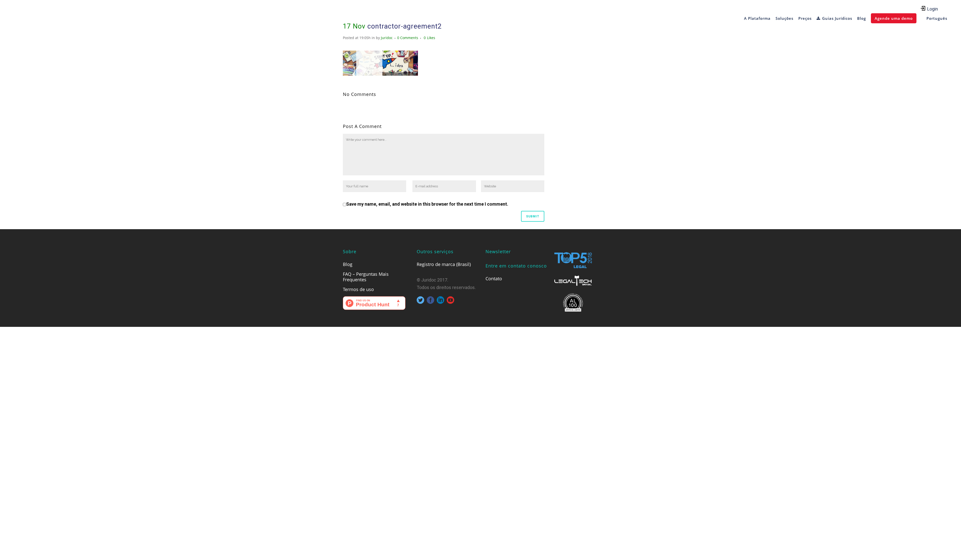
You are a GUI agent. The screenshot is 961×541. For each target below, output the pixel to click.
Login (932, 9)
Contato (494, 278)
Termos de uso (358, 289)
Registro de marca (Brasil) (444, 264)
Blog (347, 264)
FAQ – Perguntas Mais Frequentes (366, 276)
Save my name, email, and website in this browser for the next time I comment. (427, 204)
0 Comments (407, 37)
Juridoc (387, 37)
